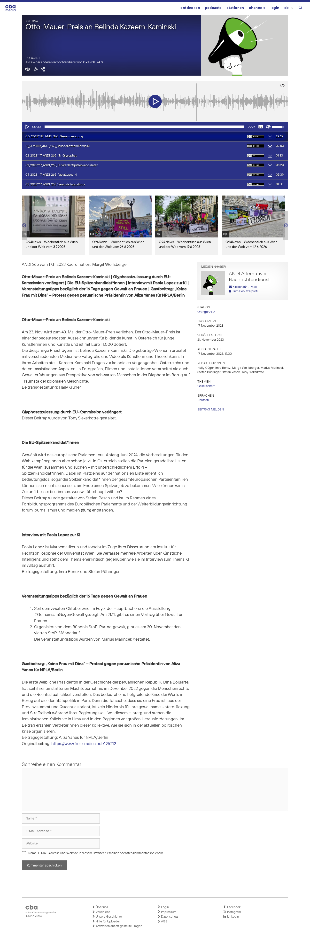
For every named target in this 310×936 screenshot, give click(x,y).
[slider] (144, 127)
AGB (163, 921)
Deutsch (203, 400)
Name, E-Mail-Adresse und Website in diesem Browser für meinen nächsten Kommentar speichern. (96, 853)
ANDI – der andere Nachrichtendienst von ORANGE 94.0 (64, 62)
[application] (155, 127)
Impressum (168, 912)
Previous (24, 225)
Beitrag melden (210, 410)
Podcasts (213, 8)
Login (275, 8)
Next (285, 225)
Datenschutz (169, 916)
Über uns (101, 907)
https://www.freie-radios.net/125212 (83, 744)
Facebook (233, 907)
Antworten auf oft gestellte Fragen (118, 926)
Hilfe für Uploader (107, 921)
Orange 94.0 (206, 312)
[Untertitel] (260, 126)
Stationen (235, 8)
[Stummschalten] (268, 126)
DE (286, 8)
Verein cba (102, 912)
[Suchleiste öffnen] (300, 8)
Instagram (233, 912)
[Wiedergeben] (26, 126)
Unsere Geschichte (108, 916)
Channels (257, 8)
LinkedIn (232, 916)
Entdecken (190, 8)
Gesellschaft (206, 386)
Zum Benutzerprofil (244, 291)
